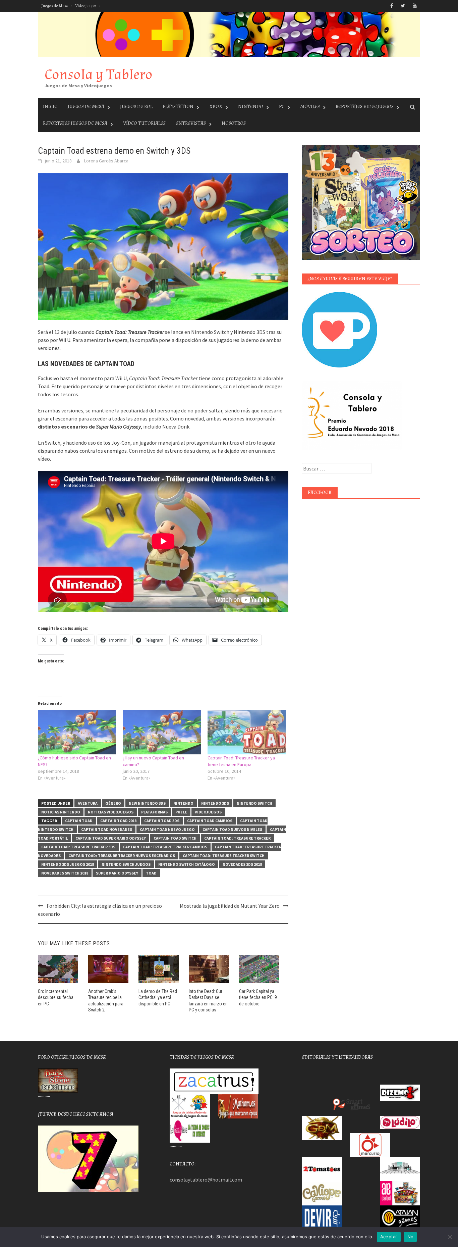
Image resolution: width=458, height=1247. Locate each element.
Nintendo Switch (254, 803)
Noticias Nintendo (60, 811)
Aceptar (388, 1236)
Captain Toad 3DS (161, 820)
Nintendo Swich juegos (126, 864)
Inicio (50, 106)
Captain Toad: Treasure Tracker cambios (165, 846)
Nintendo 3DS (215, 803)
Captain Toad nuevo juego (167, 829)
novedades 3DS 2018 (242, 864)
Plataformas (154, 811)
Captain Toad (79, 820)
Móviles (310, 106)
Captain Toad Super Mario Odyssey (110, 838)
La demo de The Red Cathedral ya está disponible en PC (157, 997)
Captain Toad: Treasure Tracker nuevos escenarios (121, 855)
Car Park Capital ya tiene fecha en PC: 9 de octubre (258, 997)
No (410, 1236)
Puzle (181, 811)
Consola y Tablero (99, 74)
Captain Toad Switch (175, 838)
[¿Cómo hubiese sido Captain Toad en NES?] (77, 732)
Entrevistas (191, 123)
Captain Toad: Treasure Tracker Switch (224, 855)
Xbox (215, 106)
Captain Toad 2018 (118, 820)
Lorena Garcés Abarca (106, 161)
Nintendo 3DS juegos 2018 (67, 864)
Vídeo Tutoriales (144, 123)
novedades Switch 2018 (64, 873)
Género (113, 803)
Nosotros (234, 123)
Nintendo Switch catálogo (186, 864)
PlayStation (178, 106)
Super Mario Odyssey (117, 873)
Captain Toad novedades (106, 829)
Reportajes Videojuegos (365, 106)
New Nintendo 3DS (147, 803)
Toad (151, 873)
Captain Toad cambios (209, 820)
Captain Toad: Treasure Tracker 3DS (78, 846)
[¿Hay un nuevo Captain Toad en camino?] (162, 732)
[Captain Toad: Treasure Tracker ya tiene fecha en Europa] (247, 732)
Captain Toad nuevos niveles (232, 829)
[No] (449, 1237)
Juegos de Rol (136, 106)
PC (281, 106)
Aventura (88, 803)
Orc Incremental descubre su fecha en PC (55, 997)
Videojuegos (86, 5)
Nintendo (250, 106)
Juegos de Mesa (54, 5)
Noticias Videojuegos (110, 811)
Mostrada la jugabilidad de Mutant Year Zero (230, 905)
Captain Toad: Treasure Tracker (237, 838)
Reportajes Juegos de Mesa (75, 123)
